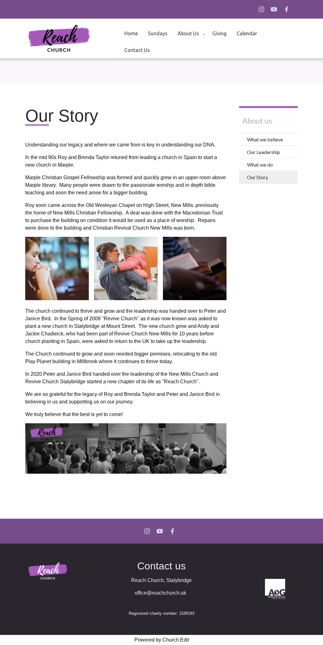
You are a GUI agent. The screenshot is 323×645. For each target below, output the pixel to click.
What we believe (265, 139)
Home (131, 33)
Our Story (257, 177)
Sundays (157, 33)
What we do (260, 165)
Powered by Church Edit (161, 639)
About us (188, 33)
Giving (219, 33)
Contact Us (137, 50)
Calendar (247, 33)
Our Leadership (263, 152)
